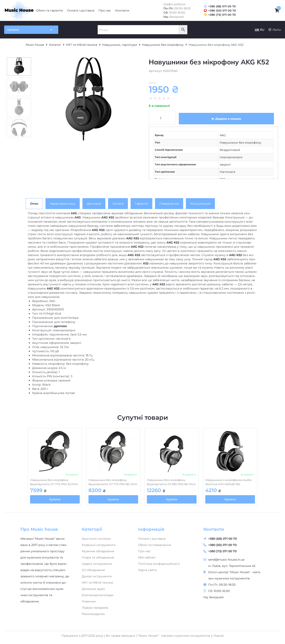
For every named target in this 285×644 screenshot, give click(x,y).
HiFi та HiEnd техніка (81, 45)
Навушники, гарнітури (119, 45)
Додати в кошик (228, 119)
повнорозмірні (231, 157)
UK (257, 30)
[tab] (34, 203)
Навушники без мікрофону (163, 45)
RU (262, 30)
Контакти (213, 529)
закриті (225, 164)
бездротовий (230, 150)
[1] (88, 99)
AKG (223, 135)
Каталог (55, 45)
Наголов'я (227, 172)
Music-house (35, 45)
